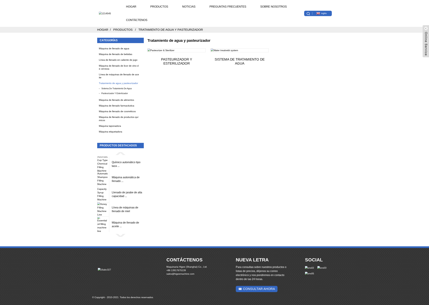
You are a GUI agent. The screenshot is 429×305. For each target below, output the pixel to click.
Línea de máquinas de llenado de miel (125, 209)
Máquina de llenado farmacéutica (116, 105)
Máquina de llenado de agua (114, 48)
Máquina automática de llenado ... (126, 179)
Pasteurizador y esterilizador (114, 93)
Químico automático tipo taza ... (126, 164)
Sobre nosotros (273, 6)
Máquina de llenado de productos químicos (118, 118)
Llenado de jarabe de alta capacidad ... (127, 194)
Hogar (131, 6)
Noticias (188, 6)
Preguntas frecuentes (227, 6)
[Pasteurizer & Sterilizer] (176, 50)
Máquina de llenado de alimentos (116, 100)
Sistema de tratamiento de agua (116, 88)
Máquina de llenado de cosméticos (117, 111)
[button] (120, 153)
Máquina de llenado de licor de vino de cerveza (119, 67)
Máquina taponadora (110, 126)
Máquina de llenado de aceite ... (125, 224)
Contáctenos (136, 20)
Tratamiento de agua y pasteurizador (170, 29)
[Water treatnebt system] (240, 50)
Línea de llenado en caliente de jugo (118, 60)
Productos (159, 6)
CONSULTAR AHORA (259, 289)
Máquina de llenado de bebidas (115, 54)
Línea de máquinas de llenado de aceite (119, 76)
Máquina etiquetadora (110, 131)
